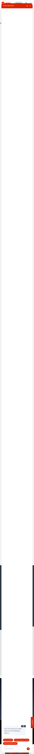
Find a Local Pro (8, 740)
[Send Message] (28, 748)
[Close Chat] (30, 5)
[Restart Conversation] (27, 5)
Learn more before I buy (10, 743)
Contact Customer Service (22, 740)
